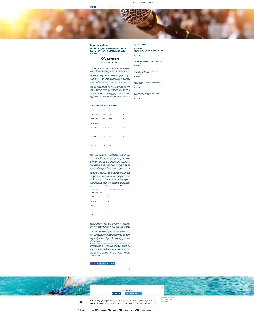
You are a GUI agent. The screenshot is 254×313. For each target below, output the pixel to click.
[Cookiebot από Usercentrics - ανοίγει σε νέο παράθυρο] (81, 310)
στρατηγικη (109, 7)
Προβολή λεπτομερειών (146, 310)
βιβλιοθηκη (139, 7)
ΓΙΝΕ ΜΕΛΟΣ (142, 2)
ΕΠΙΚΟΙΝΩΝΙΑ (151, 2)
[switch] (109, 310)
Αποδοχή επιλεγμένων (166, 299)
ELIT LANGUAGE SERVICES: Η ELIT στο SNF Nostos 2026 (148, 61)
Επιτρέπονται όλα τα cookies (168, 297)
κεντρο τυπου (146, 7)
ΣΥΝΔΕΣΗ (134, 2)
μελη (121, 7)
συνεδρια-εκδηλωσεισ (129, 7)
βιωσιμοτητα (116, 7)
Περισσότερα (136, 55)
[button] (129, 2)
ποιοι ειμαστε (101, 7)
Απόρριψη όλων (165, 301)
